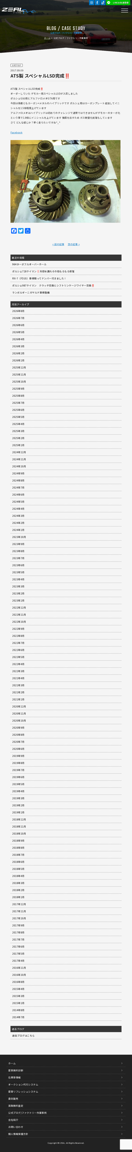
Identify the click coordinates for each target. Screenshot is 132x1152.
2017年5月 (18, 953)
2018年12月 (19, 819)
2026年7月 (18, 318)
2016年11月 (19, 967)
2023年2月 (18, 593)
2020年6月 (18, 748)
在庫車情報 (14, 1077)
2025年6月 (18, 410)
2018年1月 (18, 897)
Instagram (91, 2)
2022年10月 (19, 621)
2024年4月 (18, 508)
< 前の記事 (58, 244)
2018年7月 (18, 854)
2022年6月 (18, 650)
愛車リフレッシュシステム (23, 1091)
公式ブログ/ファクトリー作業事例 (27, 1112)
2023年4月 (18, 579)
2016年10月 (19, 974)
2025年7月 (18, 402)
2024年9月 (18, 473)
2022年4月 (18, 664)
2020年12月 (19, 706)
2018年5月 (18, 869)
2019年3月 (18, 798)
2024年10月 (19, 466)
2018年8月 (18, 847)
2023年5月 (18, 572)
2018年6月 (18, 861)
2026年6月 (18, 325)
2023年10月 (19, 537)
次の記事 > (74, 244)
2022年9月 (18, 628)
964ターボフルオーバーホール (29, 264)
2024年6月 (18, 494)
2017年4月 (18, 960)
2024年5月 (18, 501)
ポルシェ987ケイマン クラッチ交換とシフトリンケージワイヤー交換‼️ (53, 285)
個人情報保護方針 (18, 1134)
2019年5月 (18, 784)
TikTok (103, 2)
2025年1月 (18, 445)
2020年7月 (18, 741)
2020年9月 (18, 727)
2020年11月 (19, 713)
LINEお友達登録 (121, 2)
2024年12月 (19, 452)
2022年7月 (18, 643)
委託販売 (13, 1098)
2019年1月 (18, 812)
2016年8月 (18, 982)
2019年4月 (18, 791)
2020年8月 (18, 734)
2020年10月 (19, 720)
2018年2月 (18, 890)
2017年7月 (18, 939)
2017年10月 (19, 918)
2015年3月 (18, 996)
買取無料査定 (15, 1105)
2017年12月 (19, 904)
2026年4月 (18, 339)
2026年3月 (18, 346)
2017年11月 (19, 911)
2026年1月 (18, 360)
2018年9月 (18, 840)
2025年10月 (19, 381)
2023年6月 (18, 565)
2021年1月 (18, 699)
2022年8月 (18, 635)
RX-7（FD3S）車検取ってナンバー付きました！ (39, 278)
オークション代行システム (23, 1084)
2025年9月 (18, 388)
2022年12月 (19, 607)
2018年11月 (19, 826)
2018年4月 (18, 876)
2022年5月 (18, 657)
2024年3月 (18, 515)
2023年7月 (18, 558)
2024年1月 (18, 530)
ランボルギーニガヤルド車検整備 (31, 292)
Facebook (97, 2)
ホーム (47, 38)
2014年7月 (18, 1017)
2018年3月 (18, 883)
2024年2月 (18, 522)
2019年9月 (18, 756)
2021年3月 (18, 685)
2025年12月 (19, 367)
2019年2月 (18, 805)
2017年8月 (18, 932)
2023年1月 (18, 600)
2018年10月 (19, 833)
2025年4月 (18, 424)
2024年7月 (18, 487)
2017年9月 (18, 925)
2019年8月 (18, 763)
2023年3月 (18, 586)
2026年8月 (18, 311)
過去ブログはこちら (23, 1035)
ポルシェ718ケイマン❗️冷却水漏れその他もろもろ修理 (43, 271)
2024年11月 (19, 459)
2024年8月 (18, 480)
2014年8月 (18, 1010)
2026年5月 (18, 332)
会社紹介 (13, 1120)
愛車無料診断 (15, 1070)
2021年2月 (18, 692)
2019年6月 (18, 777)
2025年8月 (18, 395)
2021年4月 (18, 678)
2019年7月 (18, 770)
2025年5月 (18, 417)
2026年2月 (18, 353)
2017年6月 (18, 946)
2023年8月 (18, 551)
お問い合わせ (15, 1127)
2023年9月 (18, 544)
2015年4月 (18, 989)
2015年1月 (18, 1003)
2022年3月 (18, 671)
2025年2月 (18, 438)
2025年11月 (19, 374)
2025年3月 (18, 431)
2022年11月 (19, 614)
